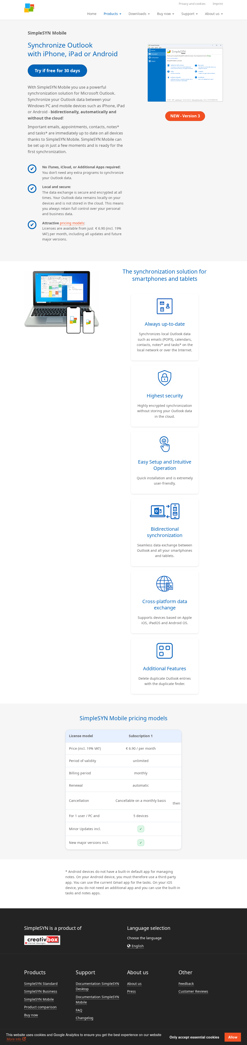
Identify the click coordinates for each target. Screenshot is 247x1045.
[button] (135, 946)
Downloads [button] (138, 13)
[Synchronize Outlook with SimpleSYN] (29, 8)
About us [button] (212, 13)
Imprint (218, 4)
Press (131, 991)
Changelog (84, 1018)
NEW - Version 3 (185, 116)
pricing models (72, 223)
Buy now (31, 1015)
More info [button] (14, 1039)
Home (91, 13)
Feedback (186, 983)
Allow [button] (232, 1037)
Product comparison (40, 1007)
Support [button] (188, 13)
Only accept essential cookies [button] (194, 1037)
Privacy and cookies (192, 4)
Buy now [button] (164, 13)
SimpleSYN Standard (41, 983)
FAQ (79, 1010)
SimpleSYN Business (40, 991)
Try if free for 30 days (57, 70)
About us (134, 983)
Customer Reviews (193, 991)
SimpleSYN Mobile (39, 999)
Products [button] (111, 13)
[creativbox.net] (42, 940)
